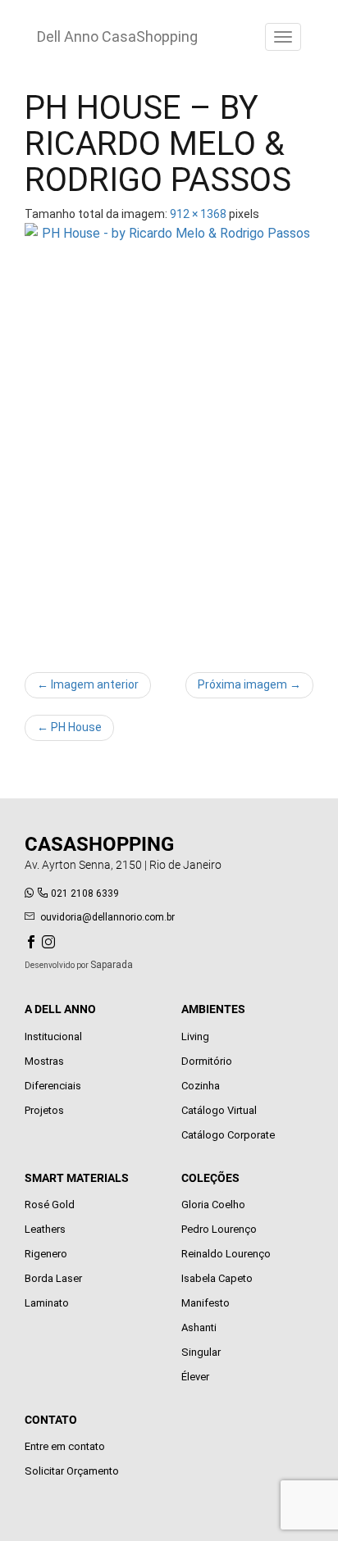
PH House (69, 727)
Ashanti (199, 1327)
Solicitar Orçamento (72, 1471)
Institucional (53, 1036)
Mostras (44, 1061)
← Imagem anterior (88, 684)
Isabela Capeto (217, 1278)
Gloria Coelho (213, 1204)
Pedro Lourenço (219, 1229)
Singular (201, 1352)
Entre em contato (65, 1446)
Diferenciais (53, 1086)
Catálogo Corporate (228, 1135)
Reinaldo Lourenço (226, 1254)
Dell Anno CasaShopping (117, 36)
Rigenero (46, 1254)
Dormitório (206, 1061)
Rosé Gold (50, 1204)
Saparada (111, 965)
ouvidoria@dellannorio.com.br (107, 917)
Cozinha (200, 1086)
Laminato (47, 1303)
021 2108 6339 (85, 893)
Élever (195, 1377)
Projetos (44, 1110)
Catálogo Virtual (219, 1110)
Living (195, 1036)
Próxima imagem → (249, 684)
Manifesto (205, 1303)
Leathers (45, 1229)
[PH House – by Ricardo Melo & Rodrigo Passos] (169, 439)
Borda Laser (53, 1278)
